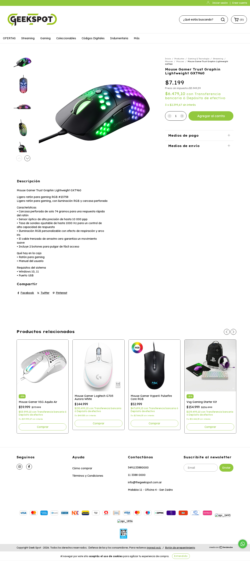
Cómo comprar (82, 468)
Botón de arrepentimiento (180, 547)
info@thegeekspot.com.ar (145, 482)
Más (136, 38)
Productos (179, 58)
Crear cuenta (239, 2)
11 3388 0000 (137, 475)
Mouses (169, 61)
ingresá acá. (154, 547)
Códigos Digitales (93, 38)
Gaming (45, 38)
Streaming (28, 38)
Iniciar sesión (220, 2)
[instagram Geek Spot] (19, 467)
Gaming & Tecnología (198, 58)
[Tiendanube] (221, 547)
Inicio (168, 58)
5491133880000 (138, 467)
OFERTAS (9, 38)
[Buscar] (223, 19)
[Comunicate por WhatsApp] (242, 544)
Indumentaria (119, 38)
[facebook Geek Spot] (29, 467)
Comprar (42, 427)
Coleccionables (66, 38)
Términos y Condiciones (87, 475)
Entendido (181, 556)
